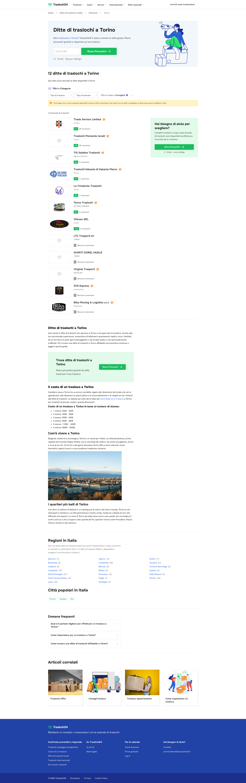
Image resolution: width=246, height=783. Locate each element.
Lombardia (104, 562)
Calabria (52, 566)
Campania (53, 570)
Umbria (153, 570)
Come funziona (132, 747)
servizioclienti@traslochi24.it (176, 751)
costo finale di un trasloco (112, 398)
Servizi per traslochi (57, 764)
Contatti (167, 747)
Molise (102, 570)
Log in (127, 756)
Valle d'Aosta (155, 574)
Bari (72, 599)
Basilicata (53, 562)
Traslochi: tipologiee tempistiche (63, 747)
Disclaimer (75, 778)
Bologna (63, 599)
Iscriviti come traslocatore (182, 4)
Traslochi (77, 4)
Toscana (153, 562)
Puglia (102, 578)
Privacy (87, 778)
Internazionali (116, 4)
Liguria (102, 559)
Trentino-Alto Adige (158, 566)
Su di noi (90, 747)
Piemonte (103, 574)
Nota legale (91, 751)
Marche (102, 566)
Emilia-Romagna (55, 574)
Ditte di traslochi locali (58, 756)
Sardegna (103, 582)
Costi (89, 4)
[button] (60, 95)
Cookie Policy (101, 778)
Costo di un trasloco (57, 751)
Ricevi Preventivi (97, 51)
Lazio (50, 582)
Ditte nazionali (134, 4)
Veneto (153, 578)
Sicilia (152, 559)
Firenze (53, 599)
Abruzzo (52, 559)
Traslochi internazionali (59, 760)
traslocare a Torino (68, 37)
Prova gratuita (131, 751)
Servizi (101, 4)
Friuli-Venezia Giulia (57, 578)
